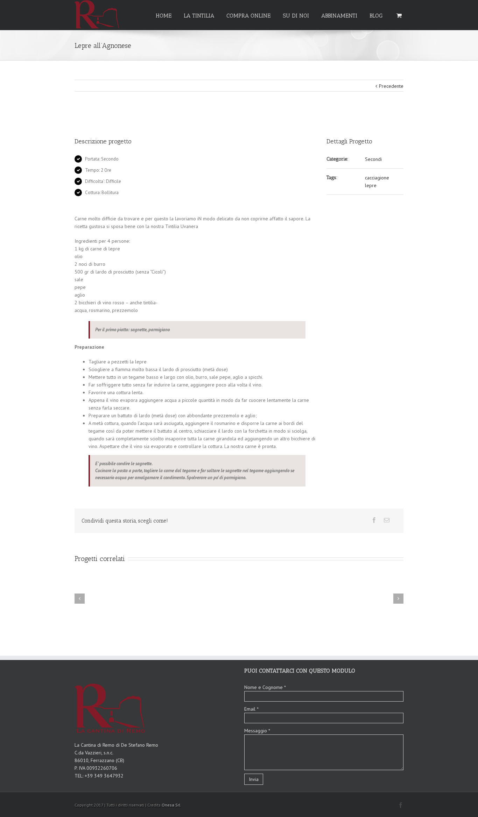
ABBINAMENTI (339, 15)
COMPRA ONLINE (248, 15)
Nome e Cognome (265, 687)
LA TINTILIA (199, 15)
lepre (371, 185)
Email (251, 709)
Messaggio (257, 730)
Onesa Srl (171, 805)
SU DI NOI (296, 15)
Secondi (373, 159)
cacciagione (377, 178)
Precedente (391, 86)
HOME (163, 15)
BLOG (376, 15)
